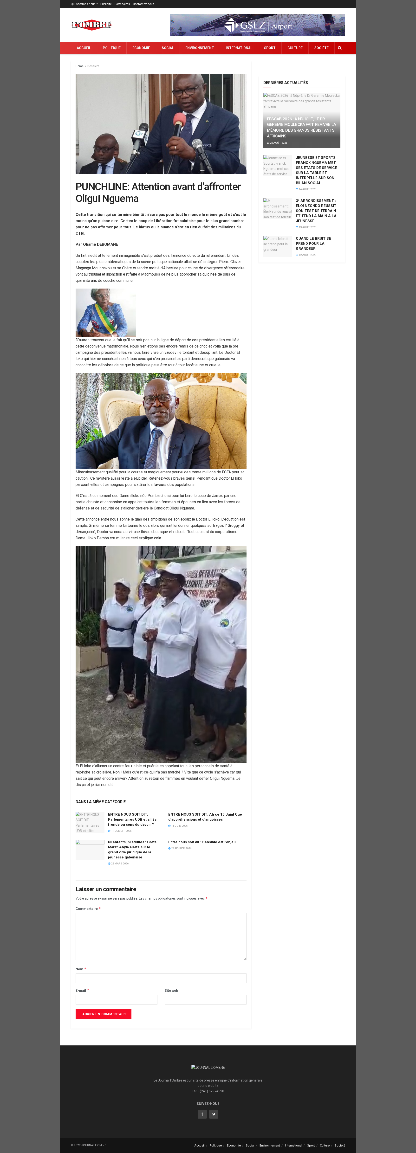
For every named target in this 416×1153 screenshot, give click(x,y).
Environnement (199, 48)
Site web (171, 990)
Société (321, 48)
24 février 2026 (180, 848)
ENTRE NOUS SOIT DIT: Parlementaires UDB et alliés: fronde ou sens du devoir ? (132, 819)
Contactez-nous (143, 4)
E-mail (82, 990)
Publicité (106, 4)
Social (168, 48)
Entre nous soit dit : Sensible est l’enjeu (202, 842)
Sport (270, 48)
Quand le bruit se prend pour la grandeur (313, 243)
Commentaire (88, 908)
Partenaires (122, 4)
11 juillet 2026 (120, 830)
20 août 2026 (278, 142)
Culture (295, 48)
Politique (112, 48)
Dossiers (93, 66)
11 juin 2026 (179, 825)
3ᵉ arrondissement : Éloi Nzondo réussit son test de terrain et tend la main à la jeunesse (316, 211)
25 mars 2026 (119, 863)
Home (80, 66)
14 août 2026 (307, 189)
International (239, 48)
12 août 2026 (307, 255)
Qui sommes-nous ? (84, 4)
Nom (81, 969)
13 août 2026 (307, 227)
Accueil (84, 48)
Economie (141, 48)
